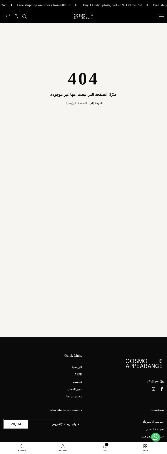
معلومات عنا (74, 396)
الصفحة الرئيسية (76, 103)
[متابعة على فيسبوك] (162, 389)
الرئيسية (77, 367)
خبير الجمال (74, 389)
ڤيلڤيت (77, 381)
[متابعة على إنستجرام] (153, 389)
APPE (78, 374)
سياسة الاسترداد (153, 421)
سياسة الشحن (154, 429)
